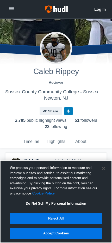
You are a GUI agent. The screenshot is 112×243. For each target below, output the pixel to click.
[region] (56, 201)
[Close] (103, 168)
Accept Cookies (56, 233)
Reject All (56, 218)
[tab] (31, 141)
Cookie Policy (43, 193)
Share (53, 111)
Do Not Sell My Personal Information (56, 203)
